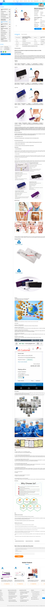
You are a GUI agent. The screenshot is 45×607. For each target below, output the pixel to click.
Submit (19, 556)
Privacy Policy (2, 600)
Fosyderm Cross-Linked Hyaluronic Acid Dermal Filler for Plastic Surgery (6, 581)
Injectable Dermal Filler (5, 14)
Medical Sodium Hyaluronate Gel (5, 19)
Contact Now (6, 54)
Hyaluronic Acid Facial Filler (5, 22)
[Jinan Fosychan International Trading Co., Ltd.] (4, 1)
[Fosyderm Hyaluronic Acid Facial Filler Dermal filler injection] (20, 573)
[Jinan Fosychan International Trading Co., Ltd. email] (1, 52)
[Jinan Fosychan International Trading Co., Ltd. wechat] (5, 52)
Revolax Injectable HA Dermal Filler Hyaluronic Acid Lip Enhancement (13, 597)
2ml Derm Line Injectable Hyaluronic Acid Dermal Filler (13, 601)
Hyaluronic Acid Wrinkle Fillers (5, 29)
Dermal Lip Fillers (5, 16)
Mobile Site (1, 599)
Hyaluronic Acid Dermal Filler (5, 9)
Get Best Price (38, 28)
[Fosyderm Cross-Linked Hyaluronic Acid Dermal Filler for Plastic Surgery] (7, 573)
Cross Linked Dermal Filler (5, 17)
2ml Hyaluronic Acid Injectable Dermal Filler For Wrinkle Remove (24, 593)
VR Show (1, 594)
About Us (1, 595)
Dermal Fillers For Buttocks (5, 26)
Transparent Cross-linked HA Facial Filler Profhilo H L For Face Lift (33, 581)
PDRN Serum (5, 35)
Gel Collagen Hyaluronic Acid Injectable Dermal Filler (24, 601)
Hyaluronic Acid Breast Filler (5, 24)
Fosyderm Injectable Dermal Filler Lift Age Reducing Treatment (24, 597)
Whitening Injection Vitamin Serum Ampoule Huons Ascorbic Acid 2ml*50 (12, 593)
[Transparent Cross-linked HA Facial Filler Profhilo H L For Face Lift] (33, 573)
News (1, 596)
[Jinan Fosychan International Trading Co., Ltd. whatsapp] (3, 52)
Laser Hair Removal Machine (5, 39)
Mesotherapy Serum (5, 32)
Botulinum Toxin (5, 11)
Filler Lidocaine (5, 30)
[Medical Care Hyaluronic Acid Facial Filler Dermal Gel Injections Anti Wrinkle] (25, 15)
